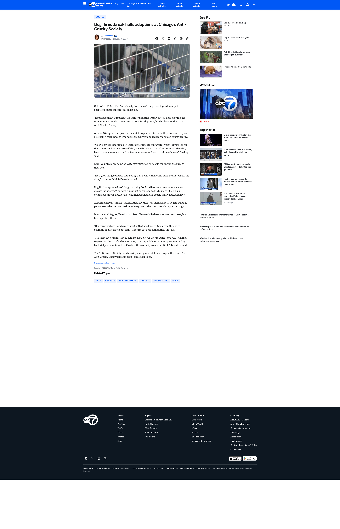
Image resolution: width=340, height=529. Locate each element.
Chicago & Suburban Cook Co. (139, 4)
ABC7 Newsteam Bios (240, 424)
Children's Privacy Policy (120, 468)
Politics (195, 432)
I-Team (194, 428)
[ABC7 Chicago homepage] (100, 5)
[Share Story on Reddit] (169, 38)
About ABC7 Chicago (239, 420)
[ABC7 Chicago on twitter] (92, 458)
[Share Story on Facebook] (156, 38)
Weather (121, 424)
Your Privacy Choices (102, 468)
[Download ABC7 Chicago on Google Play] (250, 458)
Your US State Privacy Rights (141, 468)
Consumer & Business (201, 441)
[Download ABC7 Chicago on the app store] (235, 458)
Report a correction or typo (104, 263)
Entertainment (198, 437)
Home (120, 420)
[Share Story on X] (163, 38)
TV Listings (235, 432)
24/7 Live (119, 3)
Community (235, 449)
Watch (120, 432)
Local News (197, 420)
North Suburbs (162, 4)
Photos (121, 437)
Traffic (120, 428)
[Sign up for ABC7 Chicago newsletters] (105, 458)
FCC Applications (203, 468)
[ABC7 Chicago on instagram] (98, 458)
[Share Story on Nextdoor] (175, 38)
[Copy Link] (187, 38)
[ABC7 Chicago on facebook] (86, 458)
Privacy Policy (88, 468)
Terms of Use (158, 468)
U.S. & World (197, 424)
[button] (85, 3)
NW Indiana (214, 4)
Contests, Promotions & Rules (243, 445)
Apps (120, 441)
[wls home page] (90, 419)
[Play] (226, 104)
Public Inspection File (187, 468)
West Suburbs (179, 4)
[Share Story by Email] (181, 38)
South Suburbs (196, 4)
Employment (236, 441)
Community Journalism (240, 428)
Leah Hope (108, 35)
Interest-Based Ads (171, 468)
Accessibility (235, 437)
